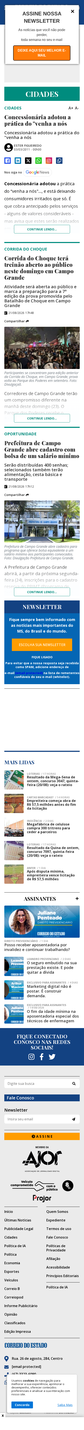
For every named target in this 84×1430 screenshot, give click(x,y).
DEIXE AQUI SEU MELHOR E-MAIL (42, 53)
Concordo (22, 1405)
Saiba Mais (65, 1405)
